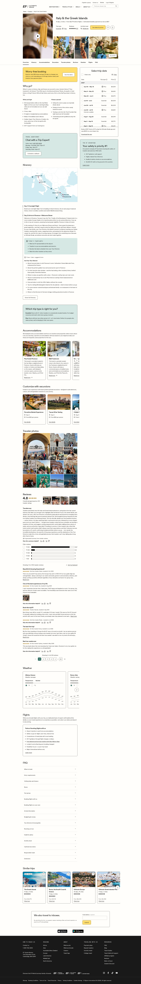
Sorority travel (88, 950)
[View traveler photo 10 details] (29, 481)
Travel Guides (108, 950)
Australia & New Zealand (50, 950)
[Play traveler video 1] (36, 446)
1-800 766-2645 (28, 948)
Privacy (59, 980)
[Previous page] (35, 659)
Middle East (46, 958)
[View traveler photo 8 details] (57, 467)
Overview (26, 62)
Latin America (47, 956)
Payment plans (88, 945)
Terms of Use (43, 980)
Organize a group (86, 2)
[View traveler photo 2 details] (57, 440)
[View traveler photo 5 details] (70, 453)
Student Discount (109, 963)
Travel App (67, 953)
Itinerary (33, 62)
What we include (68, 948)
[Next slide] (77, 360)
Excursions (55, 62)
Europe (30, 11)
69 (61, 659)
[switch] (43, 873)
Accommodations (44, 62)
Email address (88, 914)
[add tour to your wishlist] (108, 27)
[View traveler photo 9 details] (70, 467)
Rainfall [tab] (38, 680)
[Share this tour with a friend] (112, 27)
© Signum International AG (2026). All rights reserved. (97, 980)
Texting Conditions (67, 980)
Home (24, 11)
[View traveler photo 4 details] (57, 453)
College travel (88, 953)
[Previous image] (40, 885)
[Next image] (44, 885)
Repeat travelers (88, 948)
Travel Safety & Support (111, 953)
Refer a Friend (108, 961)
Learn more (28, 753)
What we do (67, 945)
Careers (66, 950)
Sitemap (25, 980)
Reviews (75, 62)
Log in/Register (110, 2)
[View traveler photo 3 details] (70, 440)
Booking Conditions (33, 980)
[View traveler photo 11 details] (43, 481)
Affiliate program (109, 956)
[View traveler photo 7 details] (43, 467)
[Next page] (64, 659)
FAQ (96, 62)
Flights (90, 62)
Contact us (95, 2)
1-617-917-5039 (37, 143)
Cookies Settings (78, 980)
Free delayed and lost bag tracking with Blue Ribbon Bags (43, 741)
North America (47, 961)
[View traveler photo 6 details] (29, 467)
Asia (44, 948)
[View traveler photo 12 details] (57, 481)
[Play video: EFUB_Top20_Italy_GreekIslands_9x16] (37, 36)
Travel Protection (52, 980)
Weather (83, 62)
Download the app (86, 134)
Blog (105, 948)
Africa (45, 945)
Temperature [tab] (29, 680)
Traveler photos (65, 62)
